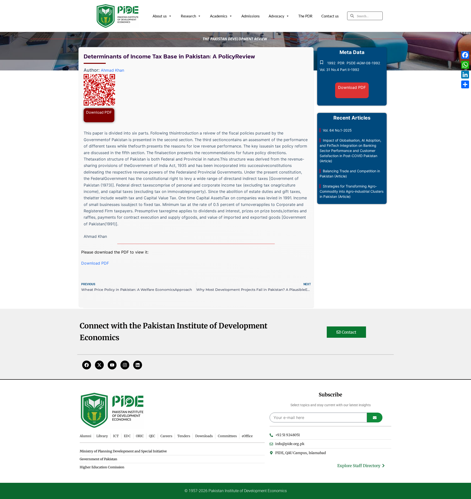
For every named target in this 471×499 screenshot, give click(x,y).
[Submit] (374, 417)
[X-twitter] (99, 365)
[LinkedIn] (465, 75)
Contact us (330, 16)
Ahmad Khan (112, 70)
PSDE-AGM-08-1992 (363, 63)
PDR (341, 63)
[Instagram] (124, 365)
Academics (218, 16)
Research (188, 16)
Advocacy (276, 16)
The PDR (305, 16)
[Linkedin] (137, 365)
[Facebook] (86, 365)
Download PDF (99, 112)
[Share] (465, 84)
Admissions (250, 16)
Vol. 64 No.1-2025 (337, 130)
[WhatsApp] (465, 65)
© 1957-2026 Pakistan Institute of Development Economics (235, 490)
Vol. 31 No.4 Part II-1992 (339, 69)
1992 (331, 63)
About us (160, 16)
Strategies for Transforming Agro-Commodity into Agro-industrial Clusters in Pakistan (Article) (351, 191)
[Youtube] (112, 365)
